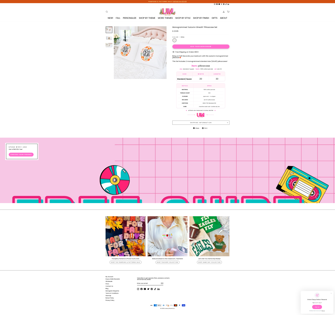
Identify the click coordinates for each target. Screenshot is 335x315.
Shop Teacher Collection (167, 262)
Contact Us (109, 286)
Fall (118, 18)
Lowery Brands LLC (170, 308)
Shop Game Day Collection (209, 262)
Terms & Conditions (112, 293)
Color (178, 37)
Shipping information (201, 123)
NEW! (110, 18)
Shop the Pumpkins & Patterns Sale (125, 262)
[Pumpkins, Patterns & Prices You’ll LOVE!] (126, 236)
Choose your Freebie (21, 154)
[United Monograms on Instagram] (138, 289)
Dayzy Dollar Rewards (113, 279)
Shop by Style (183, 18)
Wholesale (109, 281)
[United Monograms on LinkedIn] (158, 289)
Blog (107, 288)
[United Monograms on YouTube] (145, 289)
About (223, 18)
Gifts (214, 18)
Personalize (129, 18)
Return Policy (110, 298)
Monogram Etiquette (112, 291)
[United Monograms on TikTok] (155, 289)
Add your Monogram (200, 46)
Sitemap (108, 296)
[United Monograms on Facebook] (141, 289)
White (174, 40)
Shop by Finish (201, 18)
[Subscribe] (162, 283)
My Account (109, 277)
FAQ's (107, 284)
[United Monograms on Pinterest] (152, 289)
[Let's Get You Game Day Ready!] (209, 236)
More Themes (165, 18)
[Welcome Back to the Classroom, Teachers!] (168, 236)
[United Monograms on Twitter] (148, 289)
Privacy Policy (110, 300)
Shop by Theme (147, 18)
